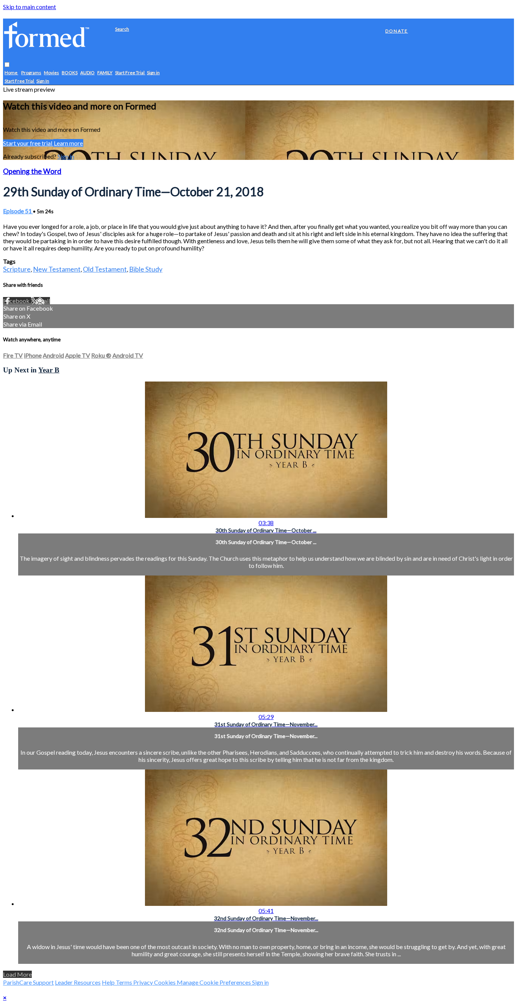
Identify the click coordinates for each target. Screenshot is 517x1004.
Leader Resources (78, 982)
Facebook (17, 300)
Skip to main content (29, 6)
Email (43, 300)
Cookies (165, 982)
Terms (124, 982)
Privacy (143, 982)
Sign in (153, 73)
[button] (7, 65)
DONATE (396, 31)
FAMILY (104, 73)
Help (109, 982)
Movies (51, 73)
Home (11, 73)
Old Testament (105, 269)
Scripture (17, 269)
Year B (48, 370)
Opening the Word (32, 171)
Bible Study (145, 269)
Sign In (42, 81)
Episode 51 (18, 210)
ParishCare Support (28, 982)
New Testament (57, 269)
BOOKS (70, 73)
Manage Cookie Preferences (214, 982)
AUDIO (87, 73)
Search (122, 29)
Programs (31, 73)
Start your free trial (28, 143)
